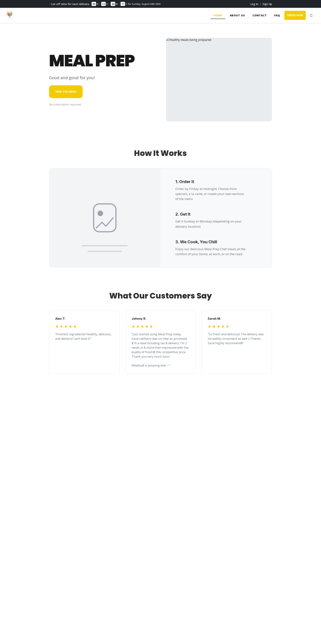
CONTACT (259, 15)
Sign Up (267, 4)
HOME (217, 15)
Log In (254, 4)
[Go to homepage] (9, 17)
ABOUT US (237, 15)
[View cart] (311, 15)
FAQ (277, 15)
